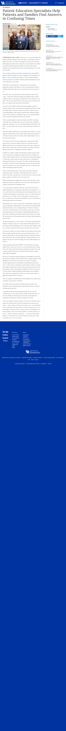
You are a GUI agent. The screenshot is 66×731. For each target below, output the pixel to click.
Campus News (15, 335)
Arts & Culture (15, 343)
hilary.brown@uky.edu (52, 29)
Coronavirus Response (26, 335)
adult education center (11, 208)
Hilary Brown (7, 23)
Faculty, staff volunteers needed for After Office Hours (53, 52)
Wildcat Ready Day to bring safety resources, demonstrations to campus (54, 64)
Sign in (36, 359)
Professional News (15, 345)
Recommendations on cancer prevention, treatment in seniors (53, 46)
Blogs (13, 347)
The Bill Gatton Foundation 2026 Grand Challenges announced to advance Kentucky (54, 58)
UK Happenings (16, 341)
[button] (61, 2)
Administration (26, 339)
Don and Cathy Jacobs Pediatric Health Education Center (21, 73)
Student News (15, 336)
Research (14, 339)
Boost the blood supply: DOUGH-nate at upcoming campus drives (54, 70)
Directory (49, 363)
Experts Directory (27, 344)
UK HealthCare (6, 7)
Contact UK (25, 337)
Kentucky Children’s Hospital (10, 75)
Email (33, 359)
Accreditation (43, 363)
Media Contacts (26, 345)
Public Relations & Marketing (27, 341)
